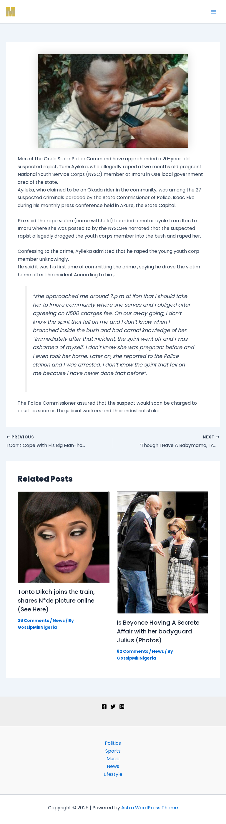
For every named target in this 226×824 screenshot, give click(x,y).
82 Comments (132, 651)
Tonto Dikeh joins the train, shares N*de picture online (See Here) (56, 600)
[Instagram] (121, 706)
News (59, 620)
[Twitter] (113, 706)
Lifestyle (113, 774)
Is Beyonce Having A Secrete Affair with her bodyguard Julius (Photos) (158, 631)
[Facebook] (104, 706)
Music (113, 758)
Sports (113, 751)
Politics (113, 743)
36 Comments (33, 620)
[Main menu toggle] (213, 11)
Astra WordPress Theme (149, 807)
